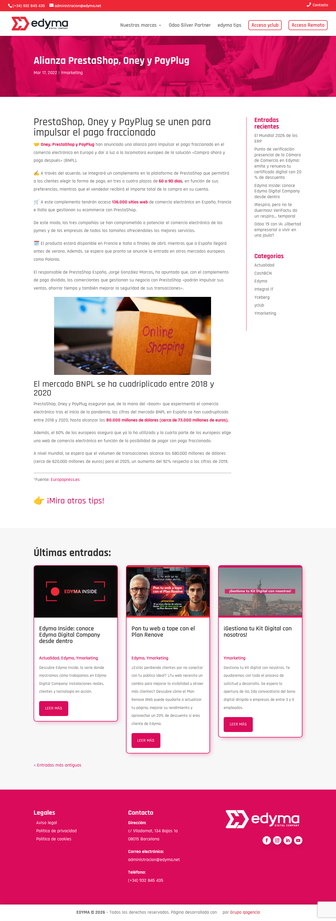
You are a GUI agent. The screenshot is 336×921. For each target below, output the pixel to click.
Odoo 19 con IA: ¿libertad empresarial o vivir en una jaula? (277, 229)
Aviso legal (45, 823)
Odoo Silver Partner (190, 26)
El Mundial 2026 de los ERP (276, 138)
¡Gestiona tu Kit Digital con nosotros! (258, 632)
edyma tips (230, 26)
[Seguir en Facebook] (266, 840)
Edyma (260, 281)
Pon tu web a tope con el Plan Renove (163, 632)
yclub (259, 305)
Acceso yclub (265, 25)
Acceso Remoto (308, 25)
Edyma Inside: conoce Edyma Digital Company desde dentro (277, 191)
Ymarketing (72, 73)
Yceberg (262, 297)
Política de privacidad (55, 831)
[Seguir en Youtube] (298, 840)
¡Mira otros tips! (75, 501)
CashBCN (263, 273)
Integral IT (264, 289)
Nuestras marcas (138, 26)
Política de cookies (52, 839)
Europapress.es (65, 479)
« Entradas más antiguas (57, 765)
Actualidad (264, 265)
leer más (53, 708)
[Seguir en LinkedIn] (288, 840)
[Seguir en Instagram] (277, 840)
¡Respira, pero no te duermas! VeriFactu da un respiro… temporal (275, 210)
